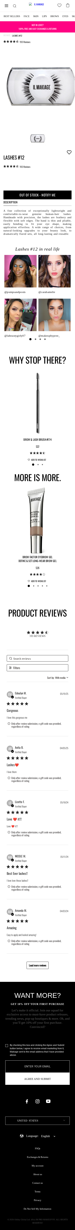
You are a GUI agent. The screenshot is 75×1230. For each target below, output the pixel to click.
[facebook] (26, 1101)
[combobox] (57, 678)
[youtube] (48, 1101)
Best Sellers (12, 16)
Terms (37, 1191)
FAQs (37, 1148)
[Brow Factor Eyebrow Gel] (37, 520)
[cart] (68, 5)
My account (38, 1165)
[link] (16, 41)
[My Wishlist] (60, 6)
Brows (54, 16)
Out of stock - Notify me (37, 195)
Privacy (37, 1200)
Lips (44, 16)
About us (37, 1174)
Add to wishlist (69, 152)
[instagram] (37, 1101)
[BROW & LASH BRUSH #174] (37, 402)
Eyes (65, 16)
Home (6, 35)
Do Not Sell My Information (37, 1209)
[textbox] (37, 1121)
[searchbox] (37, 658)
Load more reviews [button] (37, 965)
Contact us (37, 1183)
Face (26, 16)
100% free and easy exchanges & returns (38, 26)
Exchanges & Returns (37, 1157)
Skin (35, 16)
